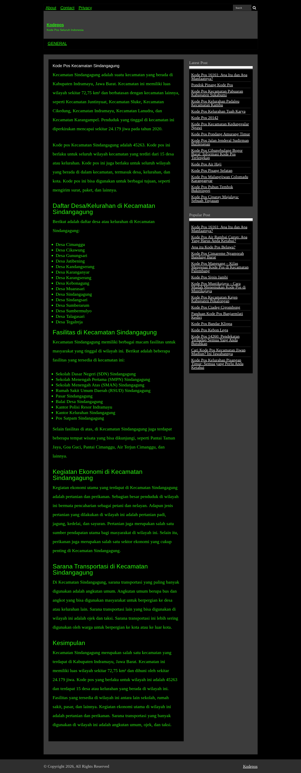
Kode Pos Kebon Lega (209, 330)
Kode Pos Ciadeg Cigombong (215, 307)
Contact (67, 8)
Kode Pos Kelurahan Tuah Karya (218, 111)
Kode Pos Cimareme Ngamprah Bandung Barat (217, 255)
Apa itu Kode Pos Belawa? (213, 247)
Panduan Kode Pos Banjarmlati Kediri (217, 315)
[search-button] (254, 8)
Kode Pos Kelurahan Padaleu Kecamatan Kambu (215, 103)
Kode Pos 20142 (204, 117)
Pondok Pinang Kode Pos (212, 85)
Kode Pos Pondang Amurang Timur (220, 134)
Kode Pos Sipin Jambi (209, 277)
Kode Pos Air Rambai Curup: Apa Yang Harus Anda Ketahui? (219, 239)
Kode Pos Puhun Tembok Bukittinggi (212, 188)
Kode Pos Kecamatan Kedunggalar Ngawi (220, 126)
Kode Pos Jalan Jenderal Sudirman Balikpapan (220, 142)
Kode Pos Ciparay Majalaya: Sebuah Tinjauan (215, 199)
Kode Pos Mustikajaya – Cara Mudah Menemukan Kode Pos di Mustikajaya (218, 287)
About (51, 8)
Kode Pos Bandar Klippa (211, 323)
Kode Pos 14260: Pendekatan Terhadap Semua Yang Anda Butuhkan (215, 340)
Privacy (85, 8)
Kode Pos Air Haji (206, 164)
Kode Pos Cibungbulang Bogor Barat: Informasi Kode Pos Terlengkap (217, 154)
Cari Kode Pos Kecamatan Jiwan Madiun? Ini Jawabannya (218, 352)
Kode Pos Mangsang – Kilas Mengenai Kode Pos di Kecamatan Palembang (220, 267)
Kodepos (55, 25)
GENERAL (57, 43)
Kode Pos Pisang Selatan (211, 170)
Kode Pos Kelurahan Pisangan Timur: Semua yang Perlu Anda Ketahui (217, 364)
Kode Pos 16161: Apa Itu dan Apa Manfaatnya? (219, 76)
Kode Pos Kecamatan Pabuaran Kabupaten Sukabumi (217, 93)
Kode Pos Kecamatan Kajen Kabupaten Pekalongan (214, 299)
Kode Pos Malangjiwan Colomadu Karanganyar (219, 178)
